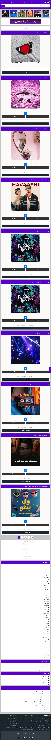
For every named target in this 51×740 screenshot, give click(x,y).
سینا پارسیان (47, 587)
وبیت (25, 735)
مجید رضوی (47, 603)
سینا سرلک (47, 609)
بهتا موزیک (30, 733)
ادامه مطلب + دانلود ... (25, 73)
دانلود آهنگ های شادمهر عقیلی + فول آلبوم (9, 723)
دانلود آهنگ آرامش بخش (44, 670)
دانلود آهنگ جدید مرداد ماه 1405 (41, 691)
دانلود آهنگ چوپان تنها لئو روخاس (43, 727)
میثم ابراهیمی (46, 577)
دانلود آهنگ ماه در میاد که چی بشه (26, 727)
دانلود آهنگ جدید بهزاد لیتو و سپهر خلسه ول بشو (36, 486)
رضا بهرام (47, 575)
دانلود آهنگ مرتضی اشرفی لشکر (42, 705)
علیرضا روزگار (46, 611)
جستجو (3, 6)
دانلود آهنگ (31, 2)
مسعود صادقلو (46, 643)
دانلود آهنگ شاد (46, 668)
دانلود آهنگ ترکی (45, 676)
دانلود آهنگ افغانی (45, 684)
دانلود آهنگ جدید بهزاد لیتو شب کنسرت (38, 333)
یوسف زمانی (47, 595)
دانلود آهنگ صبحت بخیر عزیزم (27, 722)
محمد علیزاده (46, 649)
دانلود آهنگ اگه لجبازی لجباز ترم (40, 231)
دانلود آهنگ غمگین (45, 666)
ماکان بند (47, 597)
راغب (48, 573)
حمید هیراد (47, 617)
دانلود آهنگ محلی (45, 680)
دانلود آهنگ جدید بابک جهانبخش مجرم (40, 693)
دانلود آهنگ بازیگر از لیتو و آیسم (40, 32)
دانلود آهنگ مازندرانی (45, 682)
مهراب (48, 583)
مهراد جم (47, 579)
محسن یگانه (47, 635)
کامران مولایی (46, 591)
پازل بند (47, 652)
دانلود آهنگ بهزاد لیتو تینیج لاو (40, 78)
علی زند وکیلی (46, 607)
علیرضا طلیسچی (46, 639)
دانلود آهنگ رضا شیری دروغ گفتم (42, 697)
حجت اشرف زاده (46, 637)
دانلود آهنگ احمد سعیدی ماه (42, 707)
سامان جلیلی (46, 585)
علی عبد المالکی (46, 656)
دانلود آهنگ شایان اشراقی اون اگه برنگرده (40, 703)
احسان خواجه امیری (45, 647)
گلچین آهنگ (17, 2)
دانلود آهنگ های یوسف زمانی (11, 727)
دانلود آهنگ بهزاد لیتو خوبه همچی (39, 282)
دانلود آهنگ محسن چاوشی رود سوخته (41, 695)
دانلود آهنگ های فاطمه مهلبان (11, 722)
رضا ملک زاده (46, 615)
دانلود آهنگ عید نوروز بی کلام (44, 725)
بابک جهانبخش (46, 613)
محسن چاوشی (46, 601)
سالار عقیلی (47, 589)
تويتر (24, 738)
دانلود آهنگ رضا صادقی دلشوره (42, 710)
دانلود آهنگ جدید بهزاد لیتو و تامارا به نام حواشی (36, 180)
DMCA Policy (13, 733)
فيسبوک (19, 738)
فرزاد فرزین (47, 633)
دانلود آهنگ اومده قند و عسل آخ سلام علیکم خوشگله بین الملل (36, 701)
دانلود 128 (14, 116)
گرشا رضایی (47, 571)
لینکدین (22, 738)
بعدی (32, 537)
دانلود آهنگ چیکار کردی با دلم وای (39, 435)
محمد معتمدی (46, 627)
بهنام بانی (47, 654)
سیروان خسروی (46, 631)
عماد (48, 621)
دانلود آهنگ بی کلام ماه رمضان (44, 729)
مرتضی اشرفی (46, 605)
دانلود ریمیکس (24, 2)
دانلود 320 (37, 116)
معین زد (47, 623)
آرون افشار (47, 569)
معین (48, 581)
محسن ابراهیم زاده (45, 565)
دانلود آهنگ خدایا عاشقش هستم (26, 729)
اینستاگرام (29, 738)
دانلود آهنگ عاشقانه (45, 664)
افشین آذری (47, 645)
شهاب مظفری (46, 593)
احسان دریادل (46, 658)
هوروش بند (47, 641)
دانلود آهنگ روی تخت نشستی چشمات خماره (37, 129)
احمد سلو (47, 567)
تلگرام (27, 738)
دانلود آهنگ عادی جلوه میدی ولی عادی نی (40, 699)
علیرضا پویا (47, 619)
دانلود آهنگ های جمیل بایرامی (11, 725)
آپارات (32, 738)
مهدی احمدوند (46, 629)
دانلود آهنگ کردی (45, 678)
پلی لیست (11, 2)
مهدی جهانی (46, 599)
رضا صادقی (47, 625)
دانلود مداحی (4, 2)
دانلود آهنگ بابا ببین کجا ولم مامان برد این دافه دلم (35, 384)
